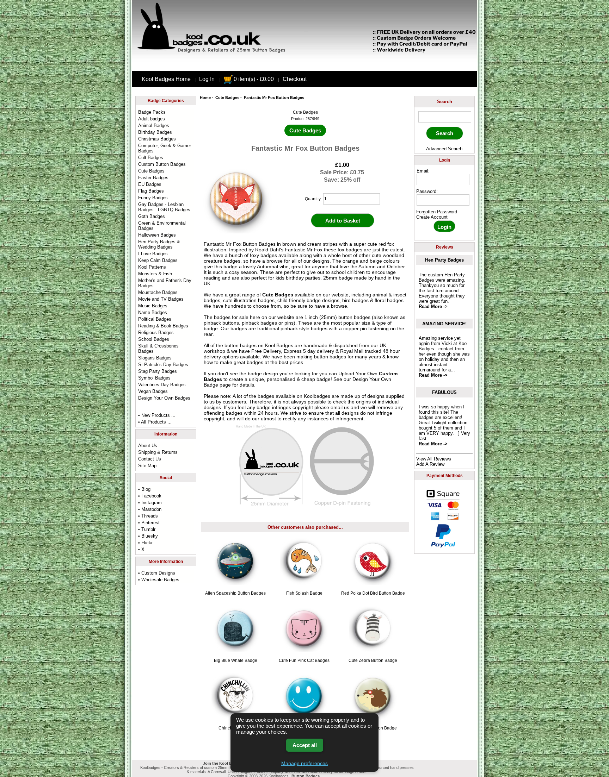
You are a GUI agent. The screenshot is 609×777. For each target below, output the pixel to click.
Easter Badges (153, 177)
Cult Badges (150, 157)
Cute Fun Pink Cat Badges (304, 660)
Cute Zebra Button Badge (373, 660)
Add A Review (430, 464)
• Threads (148, 516)
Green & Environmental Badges (162, 225)
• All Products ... (155, 422)
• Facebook (149, 496)
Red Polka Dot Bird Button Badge (373, 593)
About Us (147, 445)
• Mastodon (149, 509)
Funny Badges (153, 197)
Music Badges (152, 305)
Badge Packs (152, 112)
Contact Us (149, 459)
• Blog (144, 489)
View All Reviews (433, 459)
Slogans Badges (155, 358)
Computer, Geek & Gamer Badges (164, 148)
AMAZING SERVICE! (444, 323)
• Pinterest (149, 522)
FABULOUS (444, 392)
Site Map (147, 465)
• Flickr (145, 542)
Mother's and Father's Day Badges (164, 283)
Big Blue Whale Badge (235, 660)
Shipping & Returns (158, 452)
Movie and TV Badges (161, 299)
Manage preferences (304, 763)
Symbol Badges (154, 378)
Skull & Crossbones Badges (158, 348)
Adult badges (151, 118)
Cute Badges (227, 97)
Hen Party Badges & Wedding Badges (159, 244)
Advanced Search (444, 148)
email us (340, 407)
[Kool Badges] (304, 65)
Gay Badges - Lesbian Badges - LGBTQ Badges (164, 207)
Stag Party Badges (157, 371)
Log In (207, 79)
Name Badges (152, 312)
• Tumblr (146, 529)
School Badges (153, 339)
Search (444, 101)
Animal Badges (153, 125)
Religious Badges (156, 332)
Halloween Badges (157, 235)
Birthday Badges (155, 132)
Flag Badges (151, 191)
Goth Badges (151, 216)
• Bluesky (148, 536)
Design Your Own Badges (164, 398)
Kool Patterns (152, 267)
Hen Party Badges (444, 260)
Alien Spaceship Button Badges (235, 593)
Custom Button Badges (162, 164)
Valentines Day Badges (162, 384)
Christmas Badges (157, 139)
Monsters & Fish (155, 273)
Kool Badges (279, 345)
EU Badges (149, 184)
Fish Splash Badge (304, 593)
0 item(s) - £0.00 (254, 79)
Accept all (305, 745)
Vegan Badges (153, 391)
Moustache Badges (158, 292)
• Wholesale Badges (158, 579)
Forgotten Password (436, 211)
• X (141, 549)
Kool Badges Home (166, 79)
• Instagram (150, 502)
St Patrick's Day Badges (163, 364)
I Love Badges (153, 253)
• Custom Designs (156, 573)
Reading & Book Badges (163, 325)
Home (205, 97)
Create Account (432, 217)
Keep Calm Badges (158, 260)
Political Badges (154, 319)
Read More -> (433, 306)
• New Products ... (157, 415)
